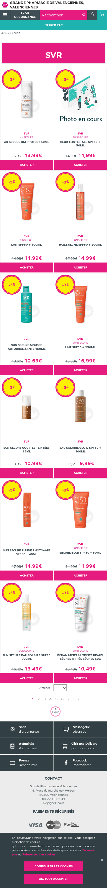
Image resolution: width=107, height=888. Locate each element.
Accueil (6, 33)
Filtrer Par (54, 25)
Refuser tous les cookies (38, 854)
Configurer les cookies (54, 866)
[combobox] (62, 15)
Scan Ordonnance (25, 15)
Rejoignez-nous (53, 803)
